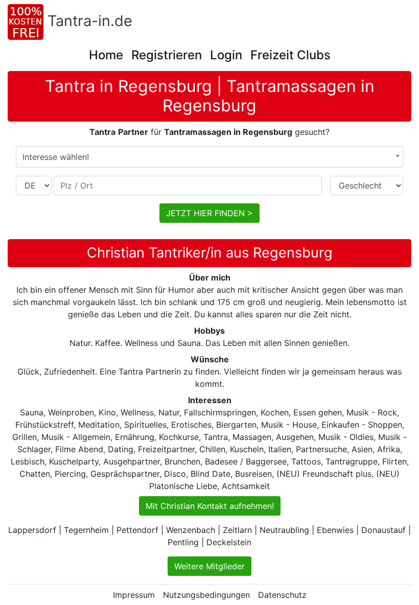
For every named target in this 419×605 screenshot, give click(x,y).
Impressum (134, 595)
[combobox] (209, 157)
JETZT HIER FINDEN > (209, 213)
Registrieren (166, 55)
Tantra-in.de (90, 21)
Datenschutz (282, 595)
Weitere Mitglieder (209, 566)
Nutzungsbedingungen (206, 595)
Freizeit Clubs (290, 55)
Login (226, 55)
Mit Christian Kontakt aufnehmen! (210, 506)
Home (106, 55)
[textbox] (209, 157)
